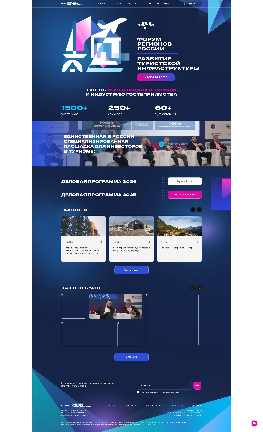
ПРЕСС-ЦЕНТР (133, 4)
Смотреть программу (185, 194)
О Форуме (102, 4)
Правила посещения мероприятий (188, 415)
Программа (116, 4)
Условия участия (153, 405)
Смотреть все (131, 270)
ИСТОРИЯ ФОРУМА (164, 4)
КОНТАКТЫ (197, 405)
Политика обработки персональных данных (184, 413)
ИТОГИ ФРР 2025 (156, 77)
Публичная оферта (194, 410)
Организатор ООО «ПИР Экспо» (73, 410)
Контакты (193, 4)
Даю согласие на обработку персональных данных (160, 392)
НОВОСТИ (147, 4)
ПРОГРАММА (130, 405)
